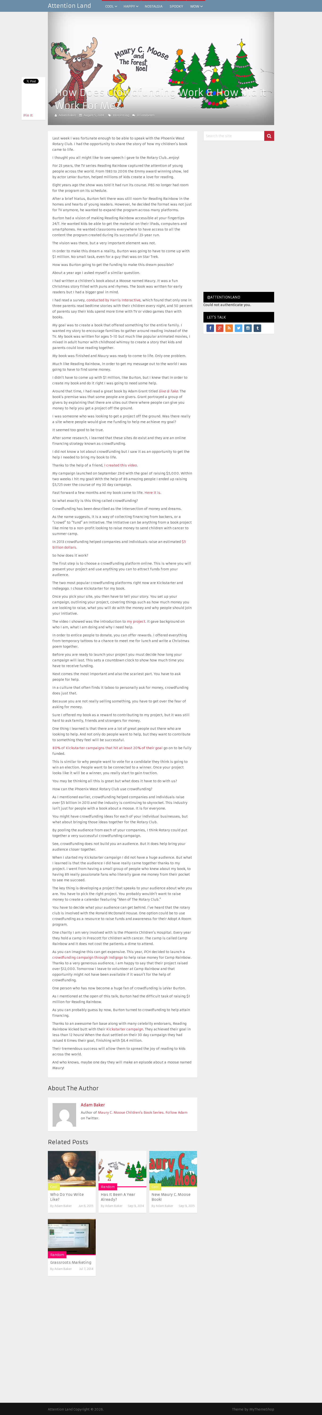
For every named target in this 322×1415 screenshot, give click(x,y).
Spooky (176, 6)
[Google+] (219, 328)
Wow (194, 6)
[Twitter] (238, 328)
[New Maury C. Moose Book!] (173, 1169)
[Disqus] (122, 1335)
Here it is (152, 493)
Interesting (121, 115)
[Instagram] (248, 328)
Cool (109, 6)
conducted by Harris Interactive (113, 300)
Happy (129, 6)
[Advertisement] (238, 216)
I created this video (120, 465)
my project (136, 621)
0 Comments (146, 115)
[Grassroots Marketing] (72, 1237)
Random (108, 1187)
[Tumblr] (257, 328)
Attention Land (69, 5)
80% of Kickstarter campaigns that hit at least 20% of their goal (107, 748)
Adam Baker (67, 115)
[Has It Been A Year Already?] (122, 1169)
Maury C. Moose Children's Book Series (131, 1112)
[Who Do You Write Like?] (72, 1169)
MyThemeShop (261, 1409)
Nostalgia (153, 6)
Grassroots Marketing (70, 1262)
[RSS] (229, 328)
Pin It (28, 115)
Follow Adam (176, 1112)
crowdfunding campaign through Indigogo (87, 957)
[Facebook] (210, 328)
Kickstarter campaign (124, 1029)
